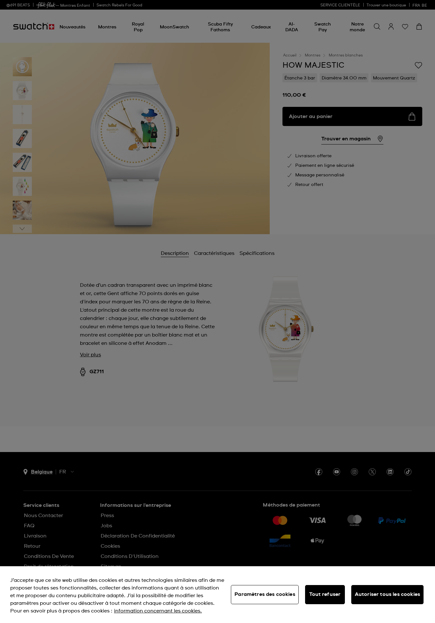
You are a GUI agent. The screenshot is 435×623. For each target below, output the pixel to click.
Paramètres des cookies (264, 594)
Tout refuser (324, 594)
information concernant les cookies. (158, 610)
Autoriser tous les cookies (387, 594)
